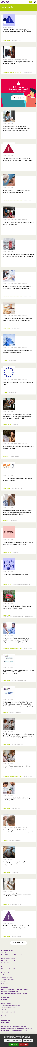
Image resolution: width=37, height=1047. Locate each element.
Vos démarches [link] (5, 973)
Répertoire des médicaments (9, 991)
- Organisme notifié (6, 977)
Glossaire (4, 999)
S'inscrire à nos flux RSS (8, 1012)
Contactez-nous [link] (6, 1016)
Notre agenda (5, 1022)
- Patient (3, 981)
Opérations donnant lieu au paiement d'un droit (14, 1030)
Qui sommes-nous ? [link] (7, 950)
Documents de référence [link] (8, 958)
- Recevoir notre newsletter (8, 1007)
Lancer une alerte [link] (6, 967)
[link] (5, 2)
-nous (5, 1020)
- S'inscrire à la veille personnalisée (10, 1005)
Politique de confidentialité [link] (13, 1041)
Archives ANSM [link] (5, 997)
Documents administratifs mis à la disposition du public (17, 1028)
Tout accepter (13, 1044)
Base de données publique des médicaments (14, 993)
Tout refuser (24, 1044)
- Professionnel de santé (8, 979)
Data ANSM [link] (4, 987)
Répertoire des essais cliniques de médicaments (15, 989)
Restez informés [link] (6, 1003)
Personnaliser (28, 1041)
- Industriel (4, 975)
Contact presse (5, 1018)
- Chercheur (4, 983)
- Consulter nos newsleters (8, 1010)
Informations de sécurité (8, 961)
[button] (30, 2)
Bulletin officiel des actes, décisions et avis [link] (13, 1026)
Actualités (4, 952)
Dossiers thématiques (7, 963)
